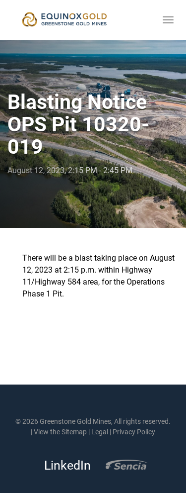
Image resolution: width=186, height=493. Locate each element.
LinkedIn (64, 465)
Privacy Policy (134, 432)
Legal (99, 432)
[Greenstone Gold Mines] (64, 20)
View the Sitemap (60, 432)
